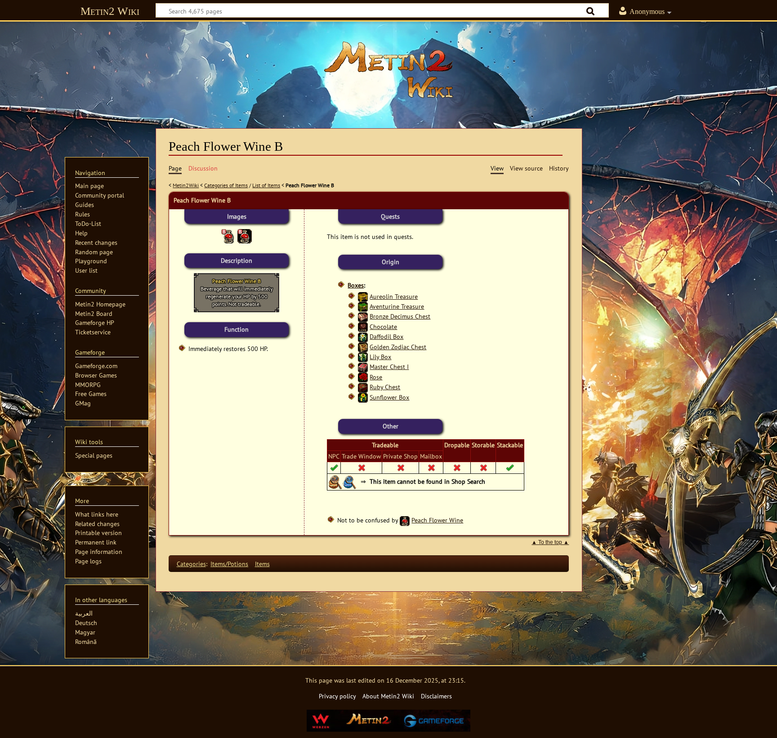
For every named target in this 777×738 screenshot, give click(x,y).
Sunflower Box (389, 397)
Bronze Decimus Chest (400, 316)
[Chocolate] (363, 326)
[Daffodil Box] (363, 336)
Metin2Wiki (186, 185)
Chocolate (383, 326)
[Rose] (363, 377)
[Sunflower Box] (363, 397)
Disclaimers (436, 696)
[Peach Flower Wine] (405, 520)
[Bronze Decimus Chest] (363, 316)
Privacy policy (337, 696)
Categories (191, 563)
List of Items (266, 185)
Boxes (356, 285)
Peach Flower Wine (437, 520)
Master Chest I (389, 366)
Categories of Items (226, 185)
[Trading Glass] (350, 481)
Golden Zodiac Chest (398, 346)
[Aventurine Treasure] (363, 306)
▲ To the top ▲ (550, 542)
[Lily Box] (363, 356)
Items (262, 563)
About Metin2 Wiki (388, 696)
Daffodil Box (386, 336)
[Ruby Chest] (363, 386)
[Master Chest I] (363, 366)
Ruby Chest (385, 386)
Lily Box (380, 356)
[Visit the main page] (388, 70)
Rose (376, 377)
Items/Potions (229, 563)
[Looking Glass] (335, 481)
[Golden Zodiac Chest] (363, 346)
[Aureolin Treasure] (363, 296)
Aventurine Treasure (397, 306)
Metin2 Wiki (109, 11)
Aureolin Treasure (394, 296)
